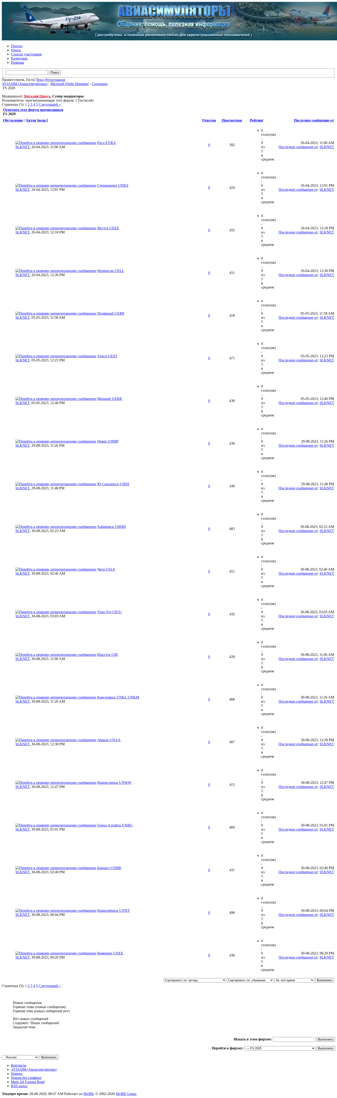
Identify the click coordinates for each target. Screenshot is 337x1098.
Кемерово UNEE (110, 953)
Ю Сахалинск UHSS (113, 484)
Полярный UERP (110, 313)
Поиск (16, 50)
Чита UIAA (106, 569)
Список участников (26, 54)
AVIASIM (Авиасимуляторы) (24, 84)
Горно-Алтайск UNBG (115, 825)
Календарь (19, 58)
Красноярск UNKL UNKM (118, 697)
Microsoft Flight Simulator (69, 84)
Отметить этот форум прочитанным (33, 110)
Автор (31, 120)
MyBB (88, 1094)
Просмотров (232, 120)
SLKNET (22, 147)
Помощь (17, 62)
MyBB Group (126, 1094)
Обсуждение (13, 120)
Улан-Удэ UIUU (109, 612)
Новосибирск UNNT (113, 910)
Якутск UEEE (108, 228)
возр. (42, 120)
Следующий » (50, 104)
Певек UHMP (108, 441)
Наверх (16, 1074)
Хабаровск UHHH (111, 527)
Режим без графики (26, 1078)
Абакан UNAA (109, 740)
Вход (40, 80)
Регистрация (55, 80)
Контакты (18, 1065)
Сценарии (100, 84)
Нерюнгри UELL (110, 271)
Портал (16, 46)
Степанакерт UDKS (112, 185)
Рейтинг (256, 120)
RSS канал (19, 1086)
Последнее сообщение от (314, 120)
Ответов (209, 120)
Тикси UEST (107, 356)
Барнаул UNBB (109, 868)
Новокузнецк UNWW (114, 783)
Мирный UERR (109, 399)
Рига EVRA (106, 143)
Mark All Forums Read (27, 1082)
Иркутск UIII (107, 655)
